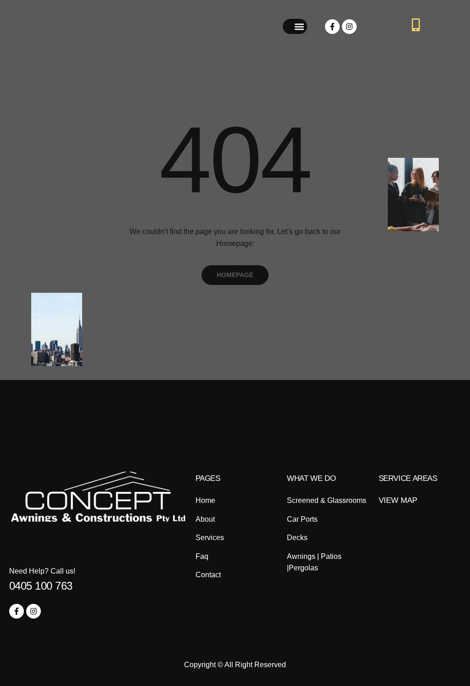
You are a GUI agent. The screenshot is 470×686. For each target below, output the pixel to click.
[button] (299, 26)
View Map (398, 500)
